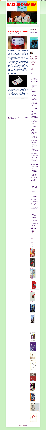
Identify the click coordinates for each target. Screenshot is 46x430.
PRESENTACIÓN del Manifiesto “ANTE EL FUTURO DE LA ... (34, 99)
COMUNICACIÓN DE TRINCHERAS (34, 112)
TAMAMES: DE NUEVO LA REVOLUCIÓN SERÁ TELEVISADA (33, 163)
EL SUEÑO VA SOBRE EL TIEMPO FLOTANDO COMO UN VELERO (34, 207)
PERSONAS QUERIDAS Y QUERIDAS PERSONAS (33, 199)
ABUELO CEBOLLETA (33, 138)
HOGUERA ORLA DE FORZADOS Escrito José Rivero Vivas (34, 135)
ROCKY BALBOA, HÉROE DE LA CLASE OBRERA (34, 208)
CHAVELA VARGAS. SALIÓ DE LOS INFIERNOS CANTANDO (34, 225)
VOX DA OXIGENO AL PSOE (34, 147)
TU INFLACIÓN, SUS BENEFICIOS (34, 132)
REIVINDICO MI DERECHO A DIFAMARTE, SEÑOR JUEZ (34, 131)
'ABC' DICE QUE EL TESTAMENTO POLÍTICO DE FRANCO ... (34, 179)
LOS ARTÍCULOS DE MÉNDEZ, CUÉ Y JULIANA (34, 216)
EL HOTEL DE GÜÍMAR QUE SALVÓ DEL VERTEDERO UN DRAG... (34, 136)
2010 (31, 243)
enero (31, 232)
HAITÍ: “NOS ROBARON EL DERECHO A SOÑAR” (33, 181)
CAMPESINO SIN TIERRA (33, 203)
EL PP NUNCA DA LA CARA (34, 137)
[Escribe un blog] (21, 98)
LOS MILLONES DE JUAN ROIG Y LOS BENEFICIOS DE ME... (34, 194)
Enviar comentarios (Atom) (13, 118)
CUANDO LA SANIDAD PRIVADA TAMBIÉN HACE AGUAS (34, 155)
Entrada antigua (26, 117)
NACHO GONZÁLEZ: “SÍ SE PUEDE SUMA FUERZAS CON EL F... (34, 108)
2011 (31, 242)
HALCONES (32, 87)
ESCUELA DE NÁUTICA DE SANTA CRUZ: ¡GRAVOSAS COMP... (34, 153)
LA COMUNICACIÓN (33, 149)
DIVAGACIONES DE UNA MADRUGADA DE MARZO (34, 189)
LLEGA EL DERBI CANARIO (34, 198)
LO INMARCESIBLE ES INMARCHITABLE (33, 173)
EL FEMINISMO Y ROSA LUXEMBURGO (33, 175)
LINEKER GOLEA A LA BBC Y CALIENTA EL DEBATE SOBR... (34, 180)
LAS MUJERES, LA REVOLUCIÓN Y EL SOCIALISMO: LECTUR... (34, 212)
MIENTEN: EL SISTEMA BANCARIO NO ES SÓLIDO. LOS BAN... (34, 157)
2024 (31, 68)
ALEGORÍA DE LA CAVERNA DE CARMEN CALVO (34, 217)
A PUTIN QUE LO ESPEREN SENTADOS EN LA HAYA (34, 144)
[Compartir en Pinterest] (23, 98)
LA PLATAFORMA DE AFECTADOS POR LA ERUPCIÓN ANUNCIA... (34, 160)
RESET (32, 226)
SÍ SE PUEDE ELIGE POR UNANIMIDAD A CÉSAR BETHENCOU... (33, 91)
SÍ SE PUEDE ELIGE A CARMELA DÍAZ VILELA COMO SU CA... (34, 85)
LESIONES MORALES (33, 130)
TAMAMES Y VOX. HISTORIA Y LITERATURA (34, 148)
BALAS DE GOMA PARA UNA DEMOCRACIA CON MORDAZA (34, 201)
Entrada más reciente (10, 117)
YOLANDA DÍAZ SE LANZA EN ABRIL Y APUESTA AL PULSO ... (34, 174)
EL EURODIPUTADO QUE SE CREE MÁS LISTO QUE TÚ (34, 142)
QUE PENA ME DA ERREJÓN (34, 205)
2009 (31, 244)
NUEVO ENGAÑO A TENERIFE (34, 116)
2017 (31, 237)
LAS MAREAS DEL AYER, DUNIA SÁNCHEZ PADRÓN (34, 171)
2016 (31, 238)
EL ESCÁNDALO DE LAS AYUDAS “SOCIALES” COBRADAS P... (34, 186)
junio (31, 75)
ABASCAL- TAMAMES (33, 124)
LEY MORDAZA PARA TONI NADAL (34, 143)
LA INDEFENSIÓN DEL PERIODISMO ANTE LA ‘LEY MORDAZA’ (34, 196)
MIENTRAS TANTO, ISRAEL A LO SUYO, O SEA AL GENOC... (34, 228)
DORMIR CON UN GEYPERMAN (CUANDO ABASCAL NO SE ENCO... (34, 222)
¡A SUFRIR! (32, 111)
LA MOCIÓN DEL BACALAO (34, 159)
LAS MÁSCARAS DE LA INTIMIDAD (34, 150)
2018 (31, 236)
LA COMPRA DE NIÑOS (33, 86)
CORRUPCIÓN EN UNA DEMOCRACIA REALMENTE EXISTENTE (34, 220)
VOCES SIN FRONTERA (33, 95)
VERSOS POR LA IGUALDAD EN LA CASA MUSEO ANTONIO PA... (34, 185)
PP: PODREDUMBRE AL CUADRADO (33, 230)
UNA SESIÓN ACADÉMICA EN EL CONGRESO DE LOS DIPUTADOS (34, 165)
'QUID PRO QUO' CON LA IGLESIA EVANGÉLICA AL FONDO (34, 89)
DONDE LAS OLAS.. (33, 204)
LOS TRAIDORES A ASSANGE (34, 97)
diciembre (32, 70)
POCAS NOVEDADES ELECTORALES (33, 101)
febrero (32, 231)
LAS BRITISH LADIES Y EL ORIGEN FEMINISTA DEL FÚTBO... (34, 114)
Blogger (26, 425)
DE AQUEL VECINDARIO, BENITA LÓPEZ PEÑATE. (34, 103)
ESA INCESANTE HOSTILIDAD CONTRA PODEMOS (34, 113)
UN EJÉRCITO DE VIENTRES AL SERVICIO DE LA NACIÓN (34, 102)
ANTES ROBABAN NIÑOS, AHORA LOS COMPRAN (34, 94)
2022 (31, 233)
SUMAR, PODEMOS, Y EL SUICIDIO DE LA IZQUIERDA (34, 79)
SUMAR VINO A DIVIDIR (33, 78)
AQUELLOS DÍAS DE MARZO (34, 215)
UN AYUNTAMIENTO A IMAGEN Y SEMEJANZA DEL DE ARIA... (34, 177)
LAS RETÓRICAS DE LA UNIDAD (34, 84)
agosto (32, 73)
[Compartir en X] (22, 98)
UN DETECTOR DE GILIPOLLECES (34, 127)
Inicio (18, 117)
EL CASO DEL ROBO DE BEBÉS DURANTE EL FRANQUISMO (34, 166)
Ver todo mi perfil (31, 65)
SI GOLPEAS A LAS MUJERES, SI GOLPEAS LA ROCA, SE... (34, 126)
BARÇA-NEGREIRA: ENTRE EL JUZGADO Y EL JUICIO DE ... (34, 139)
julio (31, 74)
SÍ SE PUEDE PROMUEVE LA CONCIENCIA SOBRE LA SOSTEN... (34, 146)
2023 (31, 69)
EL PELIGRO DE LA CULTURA (34, 98)
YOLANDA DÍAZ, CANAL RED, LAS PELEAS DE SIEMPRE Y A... (34, 170)
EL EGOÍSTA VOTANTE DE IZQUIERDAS (33, 110)
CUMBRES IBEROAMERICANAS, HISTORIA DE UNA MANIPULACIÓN (34, 120)
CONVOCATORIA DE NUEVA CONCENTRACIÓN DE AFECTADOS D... (34, 191)
